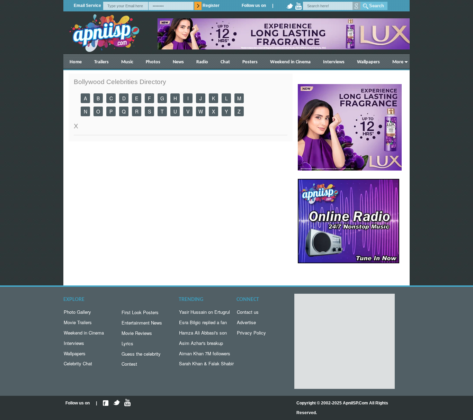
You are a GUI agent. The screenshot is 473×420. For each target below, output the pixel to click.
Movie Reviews (137, 333)
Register (211, 5)
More (397, 62)
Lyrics (127, 343)
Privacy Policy (251, 332)
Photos (153, 62)
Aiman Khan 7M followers (204, 353)
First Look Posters (140, 312)
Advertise (246, 322)
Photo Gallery (77, 312)
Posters (250, 62)
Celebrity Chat (78, 363)
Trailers (101, 62)
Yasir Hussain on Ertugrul (204, 312)
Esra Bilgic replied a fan (203, 322)
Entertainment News (142, 322)
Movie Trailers (78, 322)
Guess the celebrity (141, 353)
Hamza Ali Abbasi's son (203, 332)
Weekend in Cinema (290, 62)
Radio (202, 62)
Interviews (334, 62)
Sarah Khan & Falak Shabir (206, 363)
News (178, 62)
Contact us (248, 312)
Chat (225, 62)
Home (76, 62)
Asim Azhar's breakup (201, 343)
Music (127, 62)
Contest (129, 363)
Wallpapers (368, 62)
